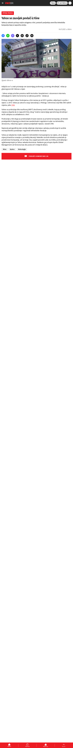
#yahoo (12, 149)
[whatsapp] (8, 35)
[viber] (12, 35)
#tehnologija (22, 149)
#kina (4, 149)
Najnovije (27, 746)
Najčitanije (45, 746)
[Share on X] (17, 35)
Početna (9, 746)
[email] (22, 35)
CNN (13, 105)
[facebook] (3, 35)
